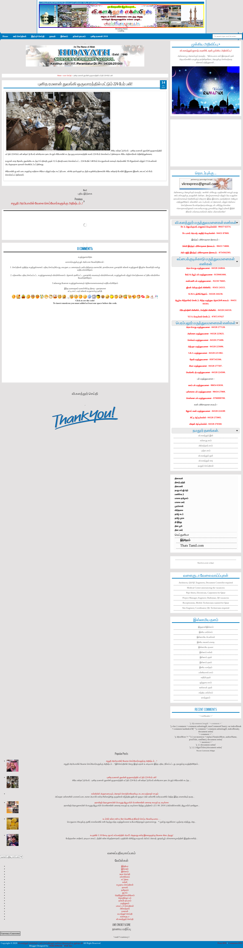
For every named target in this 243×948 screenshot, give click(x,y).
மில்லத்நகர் (125, 908)
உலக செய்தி (125, 874)
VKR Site (68, 946)
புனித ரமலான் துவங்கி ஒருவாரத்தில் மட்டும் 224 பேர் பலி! (85, 84)
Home (5, 36)
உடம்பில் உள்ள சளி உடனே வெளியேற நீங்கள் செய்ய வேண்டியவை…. (132, 819)
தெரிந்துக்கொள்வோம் (125, 895)
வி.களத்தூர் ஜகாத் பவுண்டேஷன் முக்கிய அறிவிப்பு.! (206, 50)
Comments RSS (235, 943)
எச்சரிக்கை (125, 877)
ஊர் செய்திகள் (19, 36)
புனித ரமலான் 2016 (99, 36)
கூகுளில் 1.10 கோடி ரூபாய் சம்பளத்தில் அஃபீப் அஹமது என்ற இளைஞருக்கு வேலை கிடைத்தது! (131, 835)
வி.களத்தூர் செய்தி (124, 919)
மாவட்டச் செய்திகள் (125, 906)
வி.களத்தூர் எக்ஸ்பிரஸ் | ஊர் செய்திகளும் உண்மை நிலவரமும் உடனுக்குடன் (50, 943)
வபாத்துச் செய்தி (124, 914)
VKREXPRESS (55, 946)
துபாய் (125, 892)
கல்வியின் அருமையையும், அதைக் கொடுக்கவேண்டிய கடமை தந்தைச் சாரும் (124, 793)
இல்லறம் (124, 869)
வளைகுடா (124, 916)
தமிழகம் (125, 890)
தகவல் (52, 36)
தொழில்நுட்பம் (124, 898)
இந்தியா (124, 866)
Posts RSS (222, 943)
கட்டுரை (124, 879)
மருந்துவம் (124, 903)
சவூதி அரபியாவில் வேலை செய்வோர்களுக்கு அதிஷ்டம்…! (131, 761)
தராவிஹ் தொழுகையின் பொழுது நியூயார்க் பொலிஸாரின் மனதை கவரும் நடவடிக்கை (132, 802)
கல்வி (124, 882)
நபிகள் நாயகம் (79, 36)
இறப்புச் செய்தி (37, 36)
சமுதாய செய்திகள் (124, 884)
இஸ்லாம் (64, 36)
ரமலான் (125, 911)
